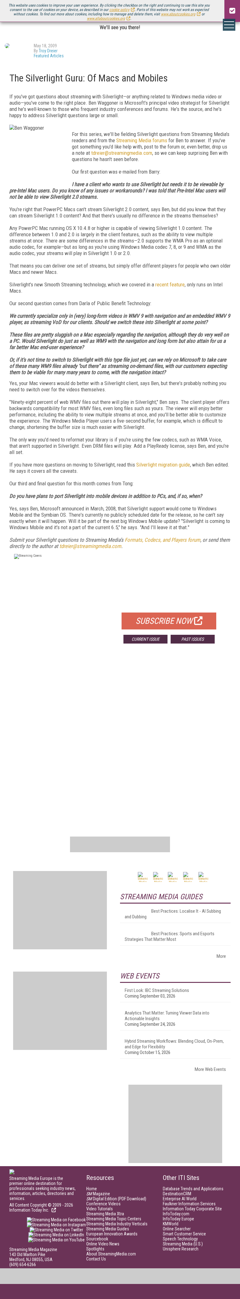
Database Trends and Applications (193, 1188)
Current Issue (145, 639)
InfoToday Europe (178, 1218)
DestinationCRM (177, 1193)
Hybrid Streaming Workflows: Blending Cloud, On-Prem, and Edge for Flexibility (174, 1044)
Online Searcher (177, 1228)
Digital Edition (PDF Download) (116, 1198)
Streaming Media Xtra (105, 1213)
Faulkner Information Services (189, 1203)
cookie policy (119, 10)
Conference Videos (103, 1203)
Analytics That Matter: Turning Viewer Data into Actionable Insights (167, 1015)
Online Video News (102, 1243)
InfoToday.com (176, 1213)
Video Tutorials (99, 1208)
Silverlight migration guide (163, 465)
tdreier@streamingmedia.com (121, 153)
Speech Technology (180, 1238)
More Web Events (210, 1069)
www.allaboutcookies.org (106, 18)
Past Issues (192, 639)
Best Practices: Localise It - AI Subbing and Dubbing (173, 914)
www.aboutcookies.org (178, 14)
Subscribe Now (164, 621)
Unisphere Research (180, 1248)
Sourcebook (97, 1238)
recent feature (170, 284)
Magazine (98, 1193)
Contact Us (96, 1258)
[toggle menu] (229, 25)
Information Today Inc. (29, 1210)
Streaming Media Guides (107, 1228)
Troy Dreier (48, 50)
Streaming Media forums (141, 140)
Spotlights (95, 1248)
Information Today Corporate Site (192, 1208)
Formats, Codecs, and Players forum (162, 540)
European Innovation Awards (112, 1233)
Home (91, 1188)
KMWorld (170, 1223)
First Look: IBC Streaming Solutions (157, 990)
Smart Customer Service (184, 1233)
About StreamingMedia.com (111, 1253)
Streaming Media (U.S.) (183, 1243)
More (221, 956)
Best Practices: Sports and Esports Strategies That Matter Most (169, 936)
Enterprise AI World (180, 1198)
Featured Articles (49, 55)
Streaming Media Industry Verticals (117, 1223)
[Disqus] (120, 741)
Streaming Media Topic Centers (113, 1218)
